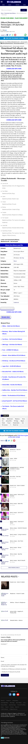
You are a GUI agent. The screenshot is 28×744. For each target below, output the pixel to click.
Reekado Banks (16, 423)
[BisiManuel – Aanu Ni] (5, 453)
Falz (3, 420)
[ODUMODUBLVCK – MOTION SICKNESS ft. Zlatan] (5, 471)
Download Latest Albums (10, 13)
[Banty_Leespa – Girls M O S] (5, 516)
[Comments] (25, 35)
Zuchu (2, 733)
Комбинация (5, 728)
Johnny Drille (9, 420)
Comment (4, 644)
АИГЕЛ (22, 728)
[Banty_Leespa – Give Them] (5, 543)
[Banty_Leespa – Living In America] (5, 536)
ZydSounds (4, 732)
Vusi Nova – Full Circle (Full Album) (12, 339)
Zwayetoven (11, 734)
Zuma (2, 725)
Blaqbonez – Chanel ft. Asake (17, 593)
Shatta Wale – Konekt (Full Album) (12, 384)
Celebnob (16, 302)
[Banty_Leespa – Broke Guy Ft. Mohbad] (5, 498)
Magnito (22, 420)
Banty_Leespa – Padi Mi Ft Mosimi (18, 528)
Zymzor (24, 729)
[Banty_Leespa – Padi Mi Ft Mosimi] (5, 530)
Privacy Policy (15, 700)
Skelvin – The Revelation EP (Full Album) (13, 395)
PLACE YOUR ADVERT (21, 18)
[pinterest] (15, 35)
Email (2, 661)
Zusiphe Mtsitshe (16, 729)
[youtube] (17, 694)
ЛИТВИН (12, 728)
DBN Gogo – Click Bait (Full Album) (12, 344)
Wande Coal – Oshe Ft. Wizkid (17, 485)
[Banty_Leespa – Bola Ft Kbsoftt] (5, 562)
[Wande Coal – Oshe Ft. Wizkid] (5, 489)
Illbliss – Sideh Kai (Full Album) (11, 326)
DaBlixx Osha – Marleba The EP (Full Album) (14, 390)
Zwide (23, 733)
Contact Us (8, 700)
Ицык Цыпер (18, 730)
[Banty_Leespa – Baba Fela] (5, 507)
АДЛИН (17, 727)
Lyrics (24, 702)
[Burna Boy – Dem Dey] (5, 480)
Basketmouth (10, 418)
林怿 (6, 725)
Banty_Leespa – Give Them (16, 541)
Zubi (22, 725)
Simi (23, 423)
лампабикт (17, 733)
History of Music (4, 704)
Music (9, 4)
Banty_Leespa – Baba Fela (16, 503)
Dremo (23, 418)
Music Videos (18, 702)
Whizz (4, 30)
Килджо (17, 725)
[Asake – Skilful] (5, 462)
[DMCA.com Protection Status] (14, 738)
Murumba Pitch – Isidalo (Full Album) (12, 371)
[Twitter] (10, 35)
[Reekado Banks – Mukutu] (5, 622)
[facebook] (10, 694)
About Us (3, 700)
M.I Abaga (16, 420)
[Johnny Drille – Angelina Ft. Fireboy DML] (5, 613)
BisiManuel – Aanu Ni (15, 449)
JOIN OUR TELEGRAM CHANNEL (14, 38)
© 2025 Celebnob (4, 709)
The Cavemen (5, 425)
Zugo (17, 728)
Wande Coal (15, 425)
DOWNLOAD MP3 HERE (14, 68)
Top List (6, 707)
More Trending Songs (13, 567)
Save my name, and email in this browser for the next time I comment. (14, 665)
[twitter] (14, 694)
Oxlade (3, 423)
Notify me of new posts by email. (11, 672)
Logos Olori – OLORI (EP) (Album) (11, 366)
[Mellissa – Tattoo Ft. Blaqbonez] (5, 604)
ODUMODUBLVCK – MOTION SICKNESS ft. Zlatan (17, 468)
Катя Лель (4, 734)
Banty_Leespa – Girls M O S (16, 512)
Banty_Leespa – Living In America (18, 534)
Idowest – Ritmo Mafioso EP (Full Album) (13, 355)
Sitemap (11, 707)
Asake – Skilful (13, 458)
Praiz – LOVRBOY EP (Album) (10, 350)
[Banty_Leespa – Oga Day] (5, 556)
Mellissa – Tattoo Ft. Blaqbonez (17, 602)
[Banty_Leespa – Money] (5, 549)
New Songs (12, 702)
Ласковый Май (9, 727)
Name (2, 657)
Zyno (2, 729)
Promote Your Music (21, 704)
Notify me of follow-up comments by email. (14, 669)
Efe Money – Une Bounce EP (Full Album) (13, 361)
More (24, 4)
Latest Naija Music (4, 702)
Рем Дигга (11, 732)
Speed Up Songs (12, 704)
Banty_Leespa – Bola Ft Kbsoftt (17, 560)
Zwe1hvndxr (9, 733)
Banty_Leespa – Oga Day (16, 554)
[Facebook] (7, 35)
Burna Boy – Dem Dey (15, 476)
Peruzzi (9, 423)
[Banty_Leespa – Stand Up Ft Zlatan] (5, 523)
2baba (3, 418)
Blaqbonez (17, 418)
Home (3, 4)
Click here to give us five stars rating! (18, 436)
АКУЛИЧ (7, 729)
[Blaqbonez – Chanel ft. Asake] (5, 595)
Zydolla (4, 730)
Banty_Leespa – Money (15, 547)
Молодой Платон (21, 734)
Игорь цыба (19, 732)
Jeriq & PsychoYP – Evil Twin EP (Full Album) (14, 401)
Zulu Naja (10, 730)
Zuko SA (11, 725)
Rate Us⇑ (17, 707)
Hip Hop (22, 258)
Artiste (17, 4)
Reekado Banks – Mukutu (16, 620)
